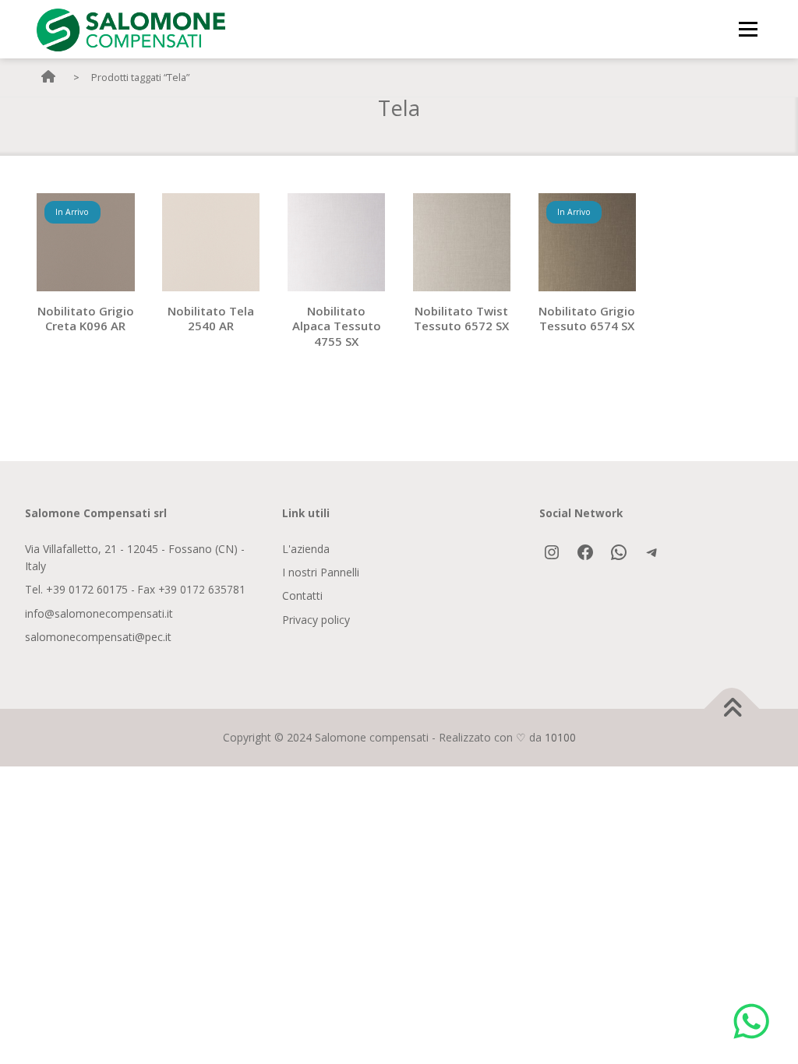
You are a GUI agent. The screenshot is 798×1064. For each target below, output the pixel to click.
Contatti (302, 595)
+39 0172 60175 (87, 589)
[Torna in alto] (732, 708)
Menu (747, 28)
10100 (560, 737)
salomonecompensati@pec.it (98, 636)
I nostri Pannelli (320, 572)
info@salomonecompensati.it (99, 613)
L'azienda (306, 548)
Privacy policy (316, 619)
